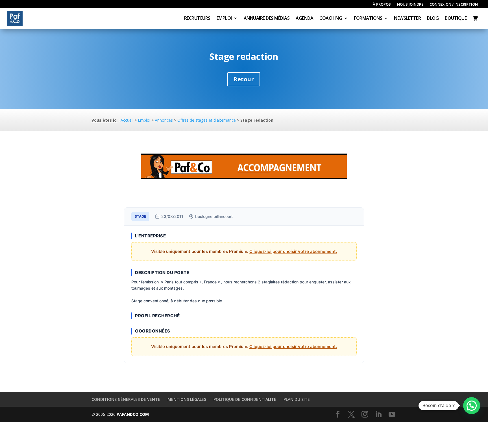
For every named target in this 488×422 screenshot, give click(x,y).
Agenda (304, 18)
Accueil (127, 120)
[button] (471, 405)
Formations (368, 18)
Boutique (456, 18)
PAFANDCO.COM (133, 414)
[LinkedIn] (378, 414)
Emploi (224, 18)
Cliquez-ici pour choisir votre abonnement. (293, 251)
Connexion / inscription (454, 4)
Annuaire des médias (267, 18)
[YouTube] (392, 414)
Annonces (164, 120)
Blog (433, 18)
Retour (244, 79)
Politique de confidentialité (244, 399)
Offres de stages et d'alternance (206, 120)
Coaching (330, 18)
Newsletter (407, 18)
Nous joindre (410, 4)
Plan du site (297, 399)
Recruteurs (197, 18)
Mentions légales (186, 399)
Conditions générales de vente (125, 399)
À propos (382, 4)
